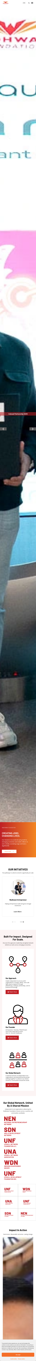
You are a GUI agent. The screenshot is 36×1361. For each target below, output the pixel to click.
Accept (18, 1355)
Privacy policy (21, 1358)
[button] (29, 3)
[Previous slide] (14, 922)
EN (24, 3)
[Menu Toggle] (32, 3)
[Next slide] (22, 922)
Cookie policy (13, 1358)
